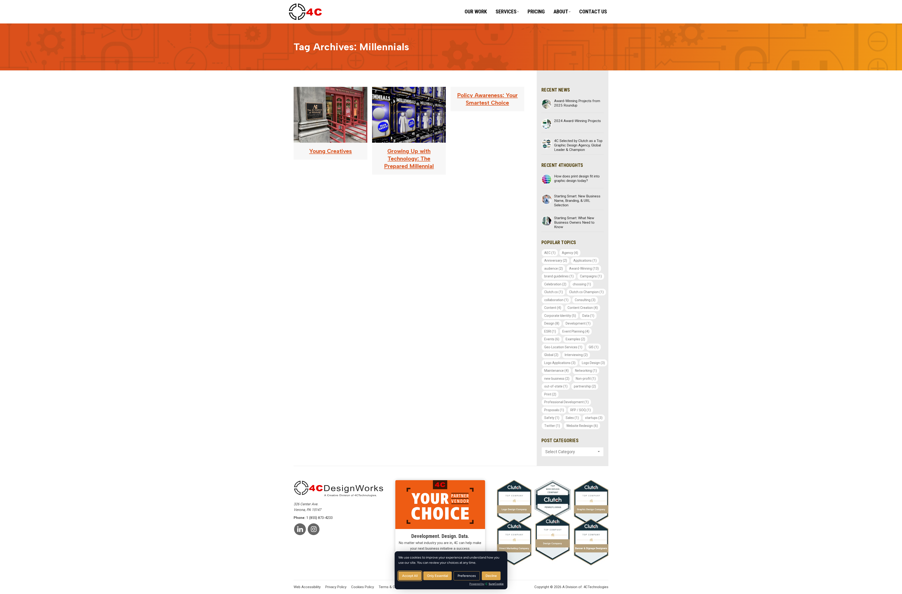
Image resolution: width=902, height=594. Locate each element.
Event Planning (575, 331)
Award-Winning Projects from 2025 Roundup (577, 103)
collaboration (556, 300)
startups (594, 418)
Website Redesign (582, 426)
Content (552, 308)
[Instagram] (313, 529)
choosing (582, 284)
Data (588, 316)
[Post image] (546, 104)
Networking (586, 370)
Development (578, 323)
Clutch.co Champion (586, 292)
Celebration (555, 284)
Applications (585, 260)
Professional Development (566, 402)
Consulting (585, 300)
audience (553, 268)
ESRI (550, 331)
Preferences (467, 576)
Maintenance (556, 370)
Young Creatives (330, 151)
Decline (491, 576)
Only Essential (437, 576)
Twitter (552, 426)
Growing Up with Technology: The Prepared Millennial (409, 158)
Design (551, 323)
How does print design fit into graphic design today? (577, 178)
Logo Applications (559, 363)
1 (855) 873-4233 (319, 518)
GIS (594, 347)
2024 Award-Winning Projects (577, 121)
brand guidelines (559, 276)
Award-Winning (584, 268)
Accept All (410, 576)
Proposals (554, 410)
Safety (551, 418)
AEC (550, 253)
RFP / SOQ (580, 410)
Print (550, 394)
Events (551, 339)
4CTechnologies (595, 587)
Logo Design (593, 363)
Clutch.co (553, 292)
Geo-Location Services (563, 347)
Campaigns (591, 276)
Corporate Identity (560, 316)
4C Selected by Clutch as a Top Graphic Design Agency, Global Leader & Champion (578, 145)
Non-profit (586, 378)
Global (551, 355)
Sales (572, 418)
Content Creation (583, 308)
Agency (570, 253)
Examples (575, 339)
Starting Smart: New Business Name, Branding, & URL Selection (577, 200)
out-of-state (556, 386)
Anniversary (555, 260)
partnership (585, 386)
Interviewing (576, 355)
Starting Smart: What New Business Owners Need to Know (574, 222)
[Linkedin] (300, 529)
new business (556, 378)
